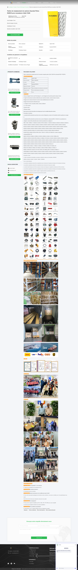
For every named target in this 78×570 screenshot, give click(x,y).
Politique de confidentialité (16, 568)
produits (15, 7)
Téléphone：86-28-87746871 (14, 551)
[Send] (75, 568)
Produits (24, 2)
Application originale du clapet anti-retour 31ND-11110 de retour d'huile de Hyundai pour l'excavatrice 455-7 (14, 134)
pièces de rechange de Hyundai (22, 7)
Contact (39, 2)
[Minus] (75, 544)
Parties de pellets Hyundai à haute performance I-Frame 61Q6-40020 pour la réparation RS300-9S (14, 90)
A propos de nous (32, 2)
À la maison (10, 7)
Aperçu (18, 2)
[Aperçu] (11, 2)
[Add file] (57, 568)
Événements (45, 2)
